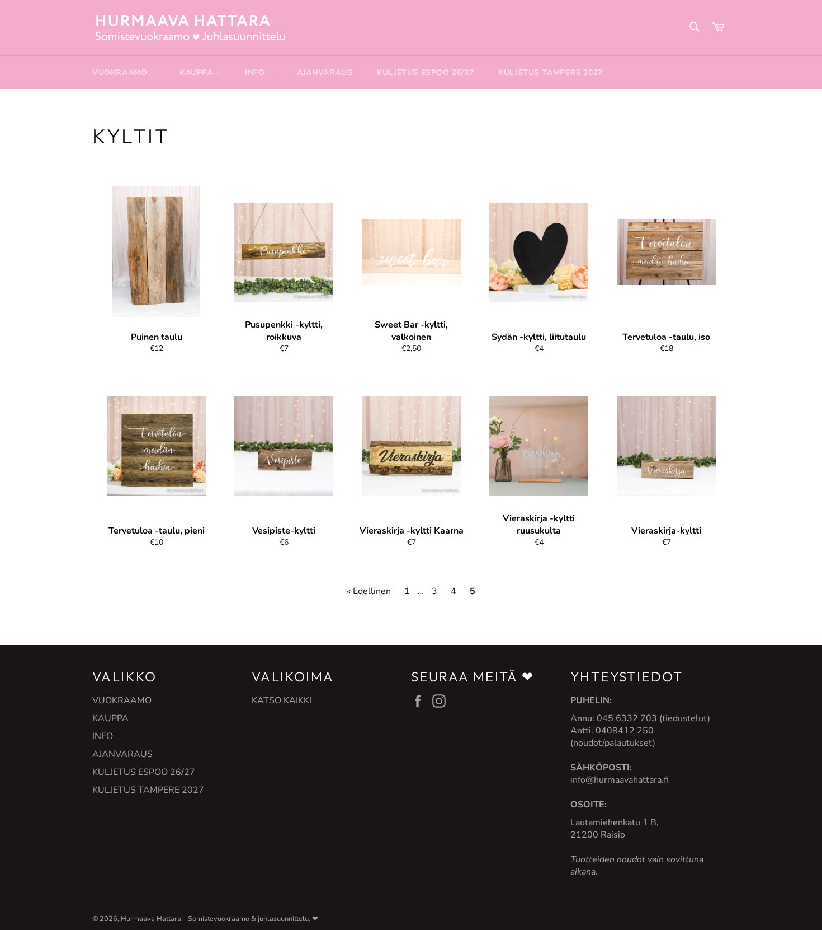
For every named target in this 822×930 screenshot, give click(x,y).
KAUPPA (197, 72)
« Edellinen (369, 591)
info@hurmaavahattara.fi (619, 780)
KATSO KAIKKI (281, 700)
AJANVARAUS (324, 72)
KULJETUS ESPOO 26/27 (425, 72)
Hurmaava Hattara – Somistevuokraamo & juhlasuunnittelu (215, 919)
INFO (256, 72)
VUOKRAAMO (121, 72)
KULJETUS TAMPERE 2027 (550, 72)
